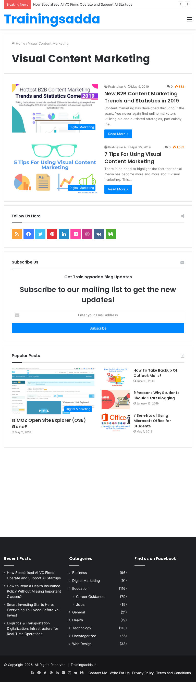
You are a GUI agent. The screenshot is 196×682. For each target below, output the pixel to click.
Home (20, 43)
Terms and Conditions (173, 673)
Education (80, 588)
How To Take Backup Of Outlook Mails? (155, 373)
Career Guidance (90, 596)
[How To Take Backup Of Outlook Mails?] (116, 377)
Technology (81, 628)
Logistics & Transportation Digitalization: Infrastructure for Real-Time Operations (32, 628)
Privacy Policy (143, 673)
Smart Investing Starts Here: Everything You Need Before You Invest (33, 609)
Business (79, 573)
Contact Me (98, 673)
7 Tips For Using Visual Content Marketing (132, 158)
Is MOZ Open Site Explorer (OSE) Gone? (49, 423)
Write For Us (120, 673)
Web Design (82, 644)
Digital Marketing (86, 581)
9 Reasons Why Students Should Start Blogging (156, 395)
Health (77, 620)
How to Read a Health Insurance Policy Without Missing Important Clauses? (34, 591)
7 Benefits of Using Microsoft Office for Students (152, 421)
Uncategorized (84, 636)
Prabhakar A (117, 86)
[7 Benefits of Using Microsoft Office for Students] (116, 422)
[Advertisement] (98, 493)
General (78, 612)
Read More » (118, 134)
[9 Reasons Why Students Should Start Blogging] (116, 399)
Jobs (80, 604)
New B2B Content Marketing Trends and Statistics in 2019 (141, 97)
